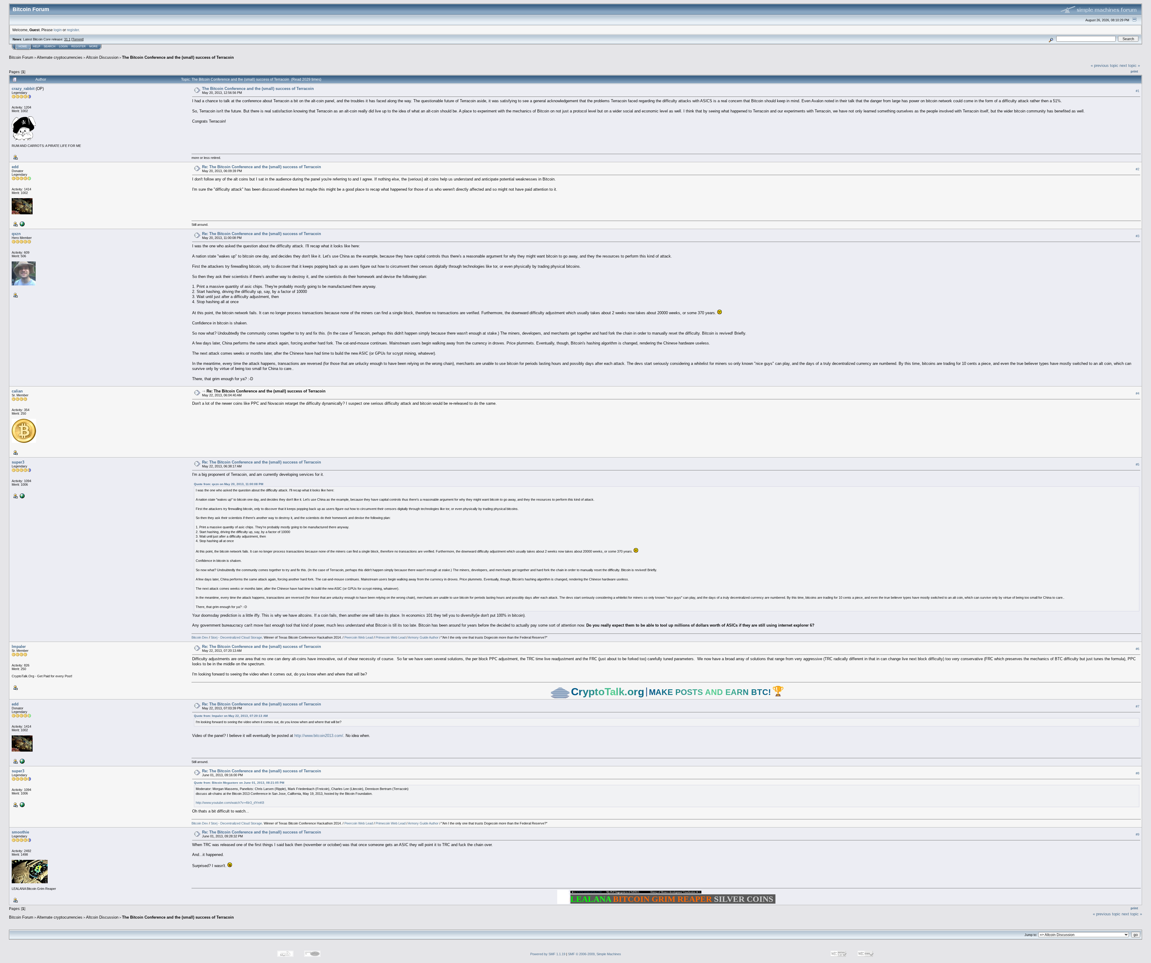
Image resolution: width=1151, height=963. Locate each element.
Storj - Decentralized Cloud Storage (236, 637)
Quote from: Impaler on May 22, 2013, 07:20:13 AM (231, 715)
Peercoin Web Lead (358, 637)
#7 (1137, 706)
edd (15, 167)
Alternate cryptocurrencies (59, 57)
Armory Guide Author (423, 637)
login (58, 30)
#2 (1137, 169)
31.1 (67, 39)
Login (63, 46)
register (73, 30)
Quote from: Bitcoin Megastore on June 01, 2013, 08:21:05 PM (239, 782)
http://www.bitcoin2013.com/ (318, 735)
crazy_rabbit (23, 88)
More (93, 46)
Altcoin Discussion (102, 57)
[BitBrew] (22, 223)
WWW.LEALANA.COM (589, 892)
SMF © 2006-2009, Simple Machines (594, 954)
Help (36, 46)
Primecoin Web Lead (391, 637)
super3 (18, 462)
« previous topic (1104, 65)
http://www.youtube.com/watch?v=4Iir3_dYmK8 (230, 802)
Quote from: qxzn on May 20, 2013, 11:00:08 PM (228, 484)
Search (49, 46)
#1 (1137, 91)
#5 (1137, 464)
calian (17, 391)
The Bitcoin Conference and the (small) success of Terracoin (178, 57)
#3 (1137, 236)
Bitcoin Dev (200, 637)
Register (78, 46)
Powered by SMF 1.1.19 (547, 954)
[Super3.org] (22, 495)
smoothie (20, 832)
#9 (1137, 834)
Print (1134, 71)
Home (23, 46)
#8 (1137, 773)
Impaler (19, 646)
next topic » (1130, 65)
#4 (1137, 393)
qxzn (16, 233)
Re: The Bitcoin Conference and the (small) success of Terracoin (261, 167)
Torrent (77, 39)
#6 (1137, 649)
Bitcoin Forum (21, 57)
